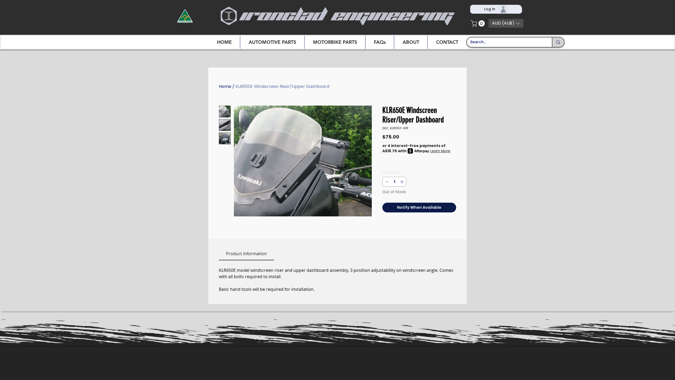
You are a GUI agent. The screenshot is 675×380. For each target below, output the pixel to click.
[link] (246, 253)
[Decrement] (386, 181)
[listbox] (506, 23)
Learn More (440, 151)
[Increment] (402, 181)
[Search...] (558, 42)
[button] (478, 23)
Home (225, 86)
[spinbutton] (394, 181)
